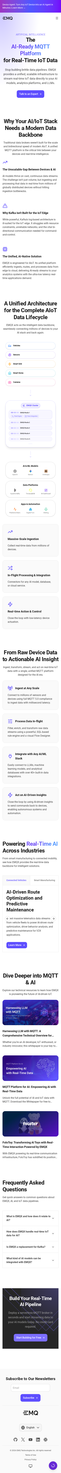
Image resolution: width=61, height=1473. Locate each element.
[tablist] (30, 880)
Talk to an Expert (28, 93)
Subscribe (28, 1397)
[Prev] (7, 918)
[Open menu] (56, 18)
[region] (30, 918)
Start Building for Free (28, 1337)
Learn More (14, 945)
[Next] (53, 918)
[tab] (16, 880)
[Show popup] (30, 1466)
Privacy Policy (30, 1460)
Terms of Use (30, 1455)
